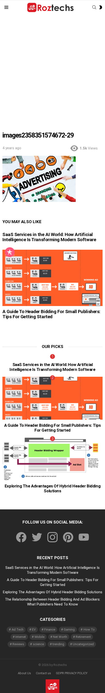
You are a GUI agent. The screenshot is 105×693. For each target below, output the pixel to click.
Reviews (18, 644)
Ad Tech (17, 629)
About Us (24, 673)
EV (34, 629)
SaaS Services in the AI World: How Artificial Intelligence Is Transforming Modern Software (49, 237)
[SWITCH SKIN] (101, 7)
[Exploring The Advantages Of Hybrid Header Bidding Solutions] (52, 459)
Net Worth (60, 637)
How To (89, 629)
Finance (49, 629)
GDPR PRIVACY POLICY (71, 673)
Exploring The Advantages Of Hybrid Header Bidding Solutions (52, 488)
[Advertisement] (52, 69)
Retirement (83, 637)
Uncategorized (83, 644)
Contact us (43, 673)
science (38, 644)
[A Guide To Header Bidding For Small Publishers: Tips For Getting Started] (52, 278)
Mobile (39, 637)
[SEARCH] (94, 7)
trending (58, 644)
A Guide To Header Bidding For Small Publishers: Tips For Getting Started (51, 314)
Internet (20, 637)
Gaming (69, 629)
